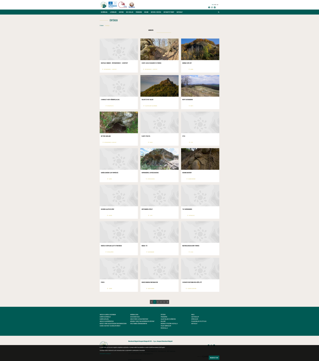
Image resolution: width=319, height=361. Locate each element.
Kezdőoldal (104, 12)
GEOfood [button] (121, 12)
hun (213, 4)
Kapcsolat (180, 12)
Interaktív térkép (169, 12)
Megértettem (214, 358)
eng (215, 4)
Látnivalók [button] (113, 12)
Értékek (102, 25)
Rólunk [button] (146, 12)
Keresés (150, 30)
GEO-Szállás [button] (129, 12)
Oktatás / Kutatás (156, 12)
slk (217, 4)
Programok (139, 12)
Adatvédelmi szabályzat (105, 353)
